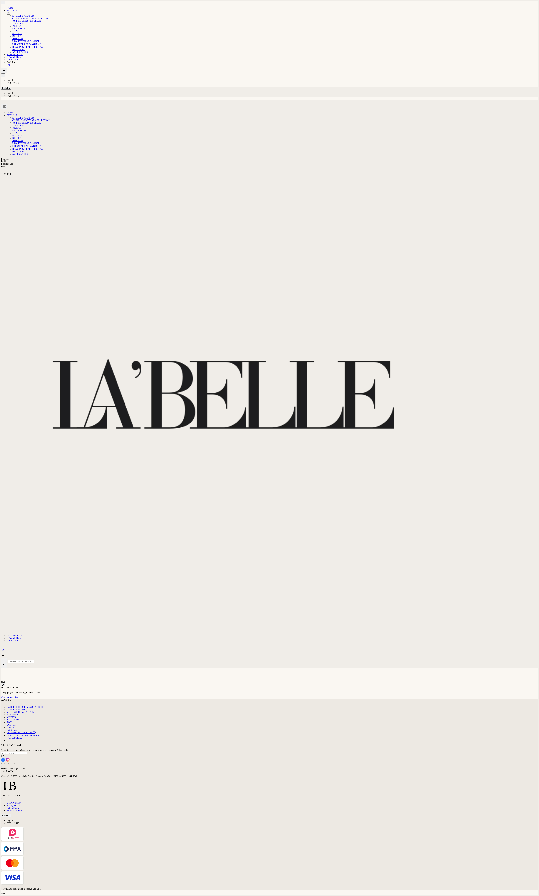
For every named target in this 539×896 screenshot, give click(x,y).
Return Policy (13, 808)
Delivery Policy (14, 803)
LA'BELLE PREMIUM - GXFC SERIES (26, 707)
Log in (10, 64)
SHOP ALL (12, 10)
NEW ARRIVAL (20, 28)
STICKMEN (18, 23)
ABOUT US (12, 59)
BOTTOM (17, 33)
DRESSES (17, 36)
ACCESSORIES (20, 52)
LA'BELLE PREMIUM (23, 16)
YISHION (17, 26)
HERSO (10, 740)
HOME (10, 8)
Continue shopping (9, 697)
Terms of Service (14, 810)
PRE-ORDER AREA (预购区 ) (26, 44)
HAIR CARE (18, 49)
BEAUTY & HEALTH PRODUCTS (29, 47)
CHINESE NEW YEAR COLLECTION (31, 18)
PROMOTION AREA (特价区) (26, 41)
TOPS (15, 31)
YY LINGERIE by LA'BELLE (26, 21)
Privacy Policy (13, 805)
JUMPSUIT (17, 38)
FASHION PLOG (15, 54)
